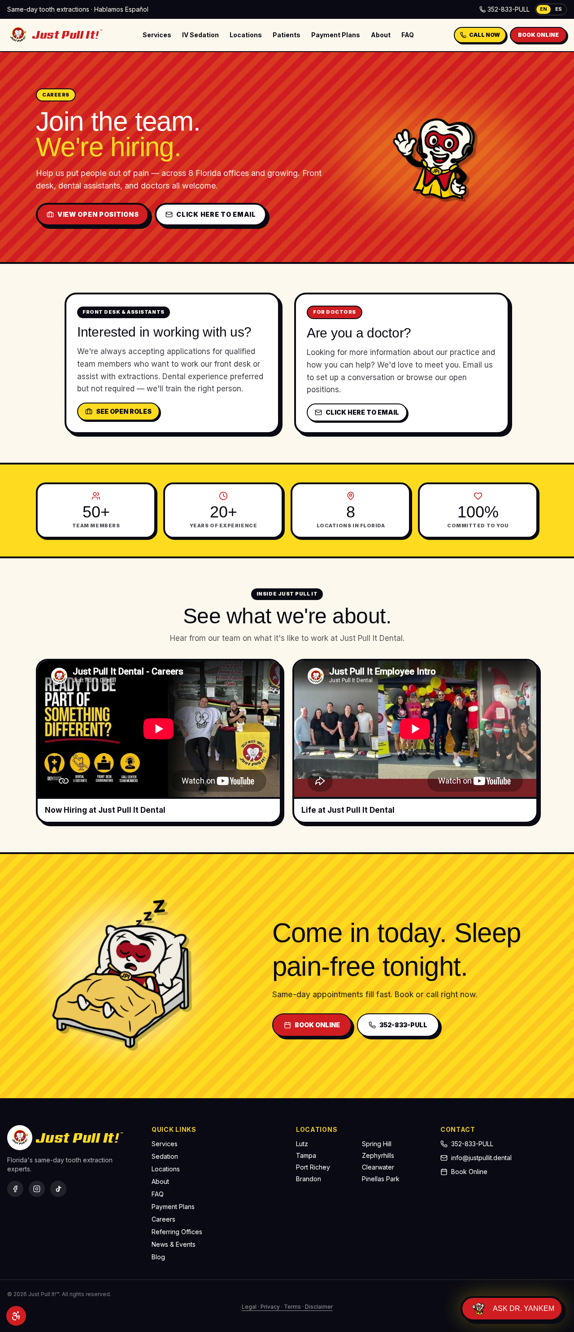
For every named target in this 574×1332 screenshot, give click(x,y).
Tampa (306, 1155)
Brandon (308, 1179)
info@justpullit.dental (481, 1157)
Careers (163, 1219)
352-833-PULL (508, 9)
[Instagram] (37, 1189)
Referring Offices (177, 1232)
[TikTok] (58, 1189)
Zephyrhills (378, 1155)
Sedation (165, 1156)
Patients (286, 35)
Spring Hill (376, 1144)
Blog (158, 1257)
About (381, 35)
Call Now (484, 34)
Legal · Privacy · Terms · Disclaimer (287, 1306)
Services (157, 35)
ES (558, 9)
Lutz (302, 1144)
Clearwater (378, 1167)
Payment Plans (335, 35)
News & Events (174, 1244)
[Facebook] (15, 1189)
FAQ (407, 35)
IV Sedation (200, 35)
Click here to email (216, 214)
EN (543, 9)
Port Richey (313, 1167)
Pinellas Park (381, 1179)
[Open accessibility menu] (16, 1316)
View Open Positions (98, 214)
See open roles (124, 411)
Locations (246, 35)
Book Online (538, 34)
